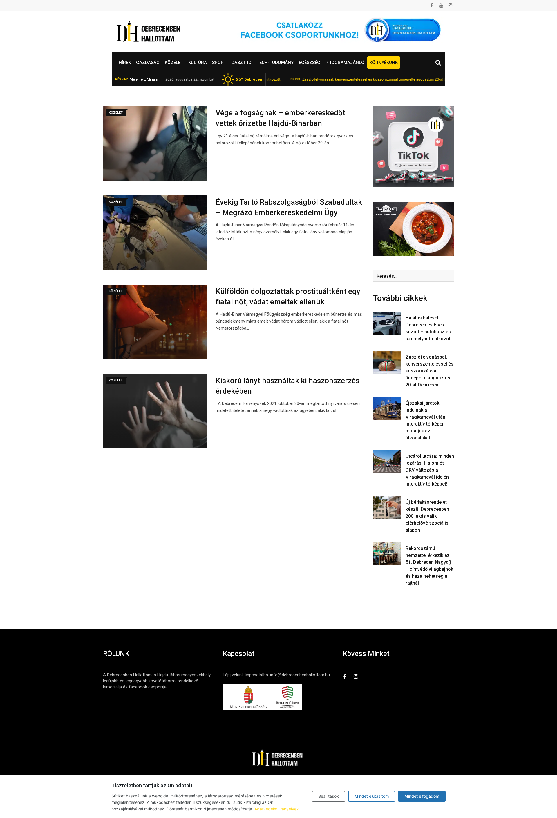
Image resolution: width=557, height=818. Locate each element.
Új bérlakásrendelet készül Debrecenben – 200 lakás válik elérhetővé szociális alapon (429, 516)
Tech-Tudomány (275, 62)
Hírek (125, 62)
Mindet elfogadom (421, 796)
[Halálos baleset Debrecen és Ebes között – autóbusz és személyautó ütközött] (387, 323)
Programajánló (344, 62)
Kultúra (197, 62)
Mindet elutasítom (372, 796)
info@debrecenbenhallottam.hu (300, 674)
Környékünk (384, 62)
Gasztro (241, 62)
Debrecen (249, 79)
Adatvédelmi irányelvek (276, 808)
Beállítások (328, 796)
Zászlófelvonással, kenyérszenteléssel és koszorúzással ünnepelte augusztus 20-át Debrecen (354, 79)
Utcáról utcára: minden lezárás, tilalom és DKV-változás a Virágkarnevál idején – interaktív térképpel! (430, 470)
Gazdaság (148, 62)
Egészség (309, 62)
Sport (219, 62)
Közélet (174, 62)
